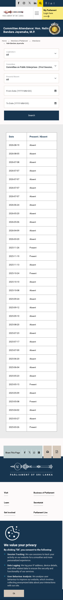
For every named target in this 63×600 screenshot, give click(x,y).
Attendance (36, 41)
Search (31, 115)
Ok (14, 593)
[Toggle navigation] (36, 13)
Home (4, 41)
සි (46, 3)
